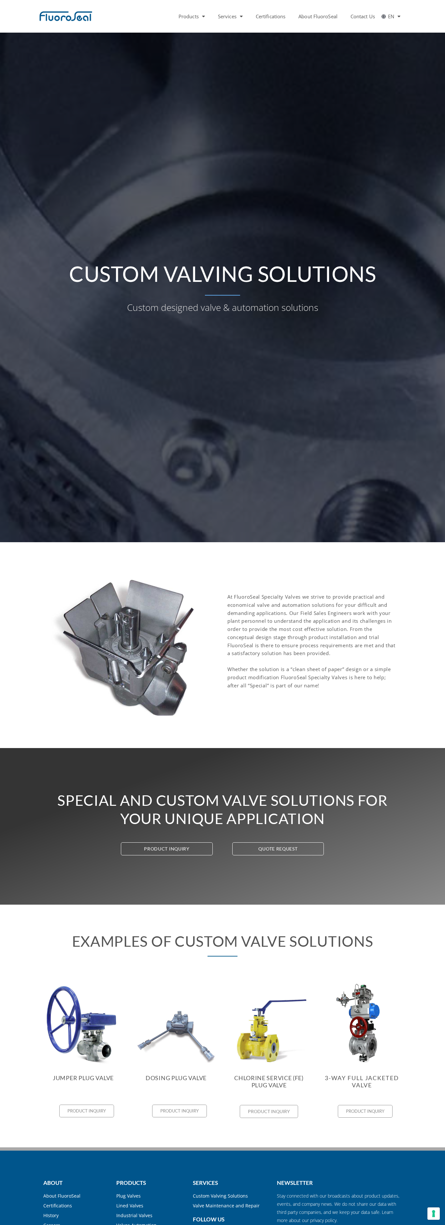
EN (391, 16)
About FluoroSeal (317, 16)
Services (227, 16)
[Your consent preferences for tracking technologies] (433, 1213)
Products (189, 16)
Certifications (270, 16)
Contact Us (363, 16)
